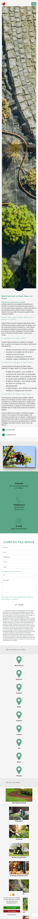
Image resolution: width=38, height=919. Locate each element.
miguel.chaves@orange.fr (19, 528)
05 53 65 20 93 (19, 507)
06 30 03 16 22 (19, 509)
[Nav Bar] (33, 4)
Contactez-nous (11, 435)
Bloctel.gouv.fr (14, 639)
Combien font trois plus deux (11, 571)
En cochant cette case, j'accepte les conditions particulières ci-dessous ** (17, 598)
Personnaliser (11, 914)
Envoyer (21, 605)
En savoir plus (10, 430)
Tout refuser (12, 911)
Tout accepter (11, 907)
